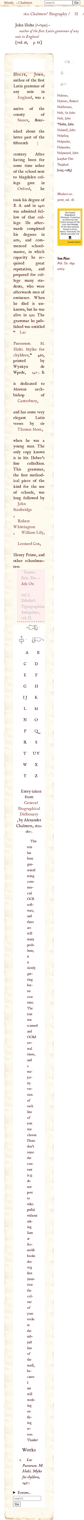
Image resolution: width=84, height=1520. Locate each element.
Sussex (23, 120)
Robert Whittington (24, 524)
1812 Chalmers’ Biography (45, 14)
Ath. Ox (27, 584)
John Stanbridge (22, 506)
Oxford (24, 188)
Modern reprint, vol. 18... (67, 197)
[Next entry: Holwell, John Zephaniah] (36, 642)
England (25, 97)
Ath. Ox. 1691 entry (66, 266)
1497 (35, 372)
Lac (23, 332)
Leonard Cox (28, 543)
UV (36, 753)
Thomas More (30, 429)
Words (9, 2)
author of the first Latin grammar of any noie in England (46, 33)
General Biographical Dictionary (29, 808)
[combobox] (59, 2)
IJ (25, 697)
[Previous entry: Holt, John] (30, 630)
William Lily (32, 532)
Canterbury (27, 401)
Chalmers (25, 2)
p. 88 (36, 42)
